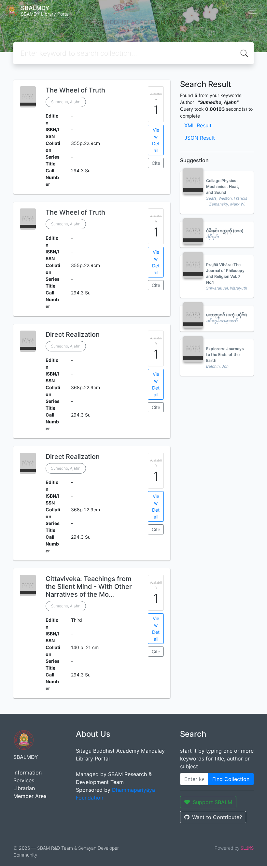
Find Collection (230, 779)
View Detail (156, 140)
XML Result (198, 125)
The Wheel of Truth (75, 90)
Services (23, 780)
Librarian (24, 788)
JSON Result (199, 138)
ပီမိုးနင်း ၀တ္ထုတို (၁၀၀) (225, 230)
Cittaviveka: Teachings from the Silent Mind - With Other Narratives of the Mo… (89, 586)
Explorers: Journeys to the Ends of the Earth (225, 354)
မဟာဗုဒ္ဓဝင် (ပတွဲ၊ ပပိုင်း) (226, 314)
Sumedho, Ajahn (65, 101)
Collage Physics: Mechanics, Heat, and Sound (222, 186)
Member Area (30, 796)
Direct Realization (73, 334)
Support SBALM (212, 802)
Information (27, 772)
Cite (156, 163)
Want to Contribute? (217, 817)
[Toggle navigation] (253, 10)
